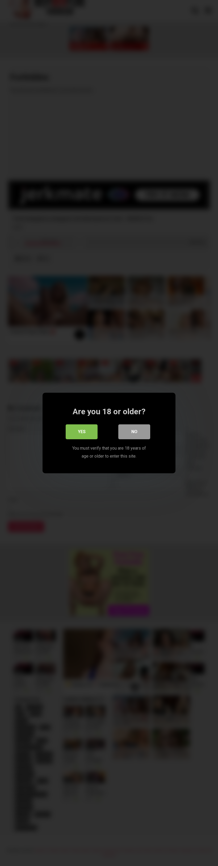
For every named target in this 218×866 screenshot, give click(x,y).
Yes (82, 431)
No (134, 431)
